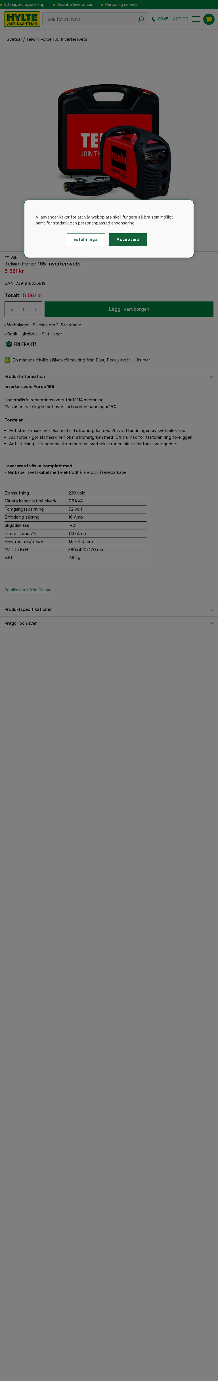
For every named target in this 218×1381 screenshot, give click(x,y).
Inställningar (85, 239)
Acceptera (128, 239)
